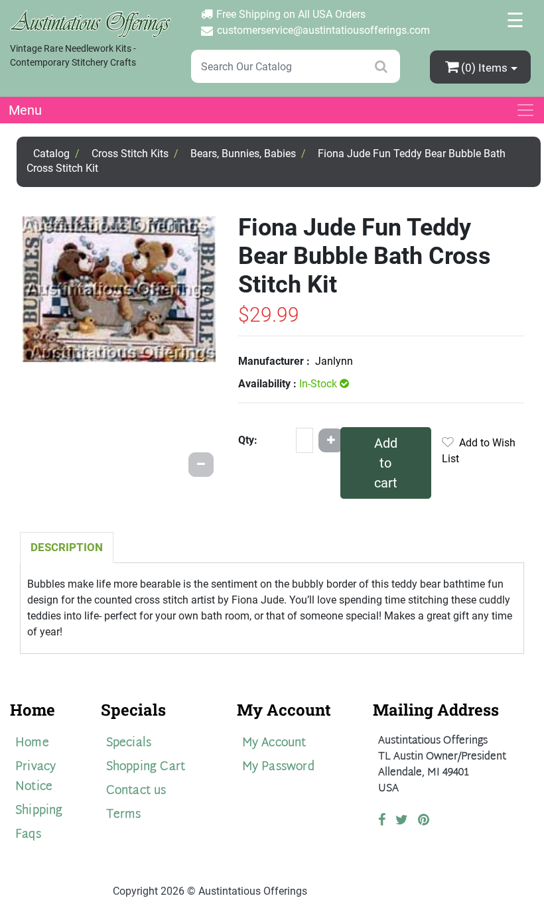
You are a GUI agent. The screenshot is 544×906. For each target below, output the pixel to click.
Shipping (39, 811)
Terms (123, 815)
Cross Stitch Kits (130, 153)
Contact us (136, 791)
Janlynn (334, 361)
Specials (129, 743)
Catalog (51, 153)
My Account (274, 743)
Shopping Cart (146, 767)
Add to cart (385, 463)
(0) (484, 67)
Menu (25, 110)
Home (32, 743)
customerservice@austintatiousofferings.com (323, 30)
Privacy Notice (35, 777)
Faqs (28, 835)
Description (67, 547)
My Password (278, 767)
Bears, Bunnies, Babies (243, 153)
